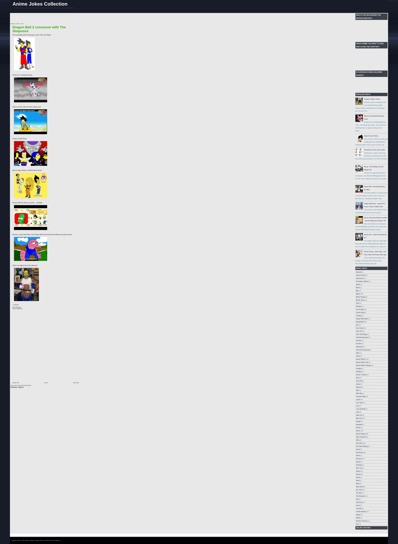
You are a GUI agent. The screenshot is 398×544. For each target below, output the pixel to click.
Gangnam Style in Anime (372, 99)
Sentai (358, 477)
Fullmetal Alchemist (362, 337)
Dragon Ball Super (362, 318)
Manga (358, 421)
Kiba (357, 390)
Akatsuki (358, 272)
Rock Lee (359, 468)
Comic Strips (360, 309)
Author (358, 284)
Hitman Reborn (361, 359)
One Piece (359, 443)
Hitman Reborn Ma (362, 362)
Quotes (358, 462)
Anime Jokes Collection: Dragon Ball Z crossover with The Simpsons (41, 540)
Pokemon (359, 458)
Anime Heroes (360, 275)
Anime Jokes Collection (40, 4)
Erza (357, 325)
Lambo (358, 399)
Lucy (357, 406)
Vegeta (358, 514)
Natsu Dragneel (361, 437)
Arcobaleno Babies (362, 281)
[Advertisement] (48, 18)
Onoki (358, 449)
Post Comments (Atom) (24, 385)
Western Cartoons (362, 521)
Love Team (359, 402)
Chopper (359, 306)
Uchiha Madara (361, 511)
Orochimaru (360, 452)
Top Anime (359, 502)
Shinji (357, 480)
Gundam (359, 343)
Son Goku (359, 490)
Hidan (358, 353)
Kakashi (358, 387)
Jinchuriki (359, 381)
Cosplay (358, 315)
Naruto (358, 430)
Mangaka (359, 424)
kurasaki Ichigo (361, 396)
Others (358, 455)
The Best (359, 493)
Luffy (357, 412)
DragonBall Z (360, 322)
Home (46, 382)
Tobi (357, 499)
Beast (358, 287)
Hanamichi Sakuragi (362, 350)
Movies (358, 427)
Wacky (358, 518)
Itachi (357, 378)
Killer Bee (359, 393)
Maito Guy (359, 418)
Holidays (359, 371)
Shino (358, 483)
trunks (358, 505)
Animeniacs (359, 278)
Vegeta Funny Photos (371, 136)
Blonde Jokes (360, 300)
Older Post (76, 382)
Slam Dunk (359, 486)
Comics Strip (360, 312)
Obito (357, 440)
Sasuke (358, 474)
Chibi (357, 303)
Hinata (358, 356)
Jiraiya (358, 384)
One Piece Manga (362, 446)
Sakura (358, 471)
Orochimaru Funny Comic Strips (374, 150)
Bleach (358, 294)
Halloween (359, 346)
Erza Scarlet (360, 328)
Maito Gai (359, 415)
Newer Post (16, 382)
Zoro (357, 524)
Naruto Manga (360, 434)
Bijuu (357, 290)
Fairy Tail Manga (361, 334)
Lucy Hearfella (360, 409)
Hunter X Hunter (361, 374)
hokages (359, 368)
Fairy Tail (359, 331)
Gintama (359, 340)
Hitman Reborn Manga (363, 365)
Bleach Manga (360, 297)
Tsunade (359, 508)
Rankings (359, 465)
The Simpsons (360, 496)
